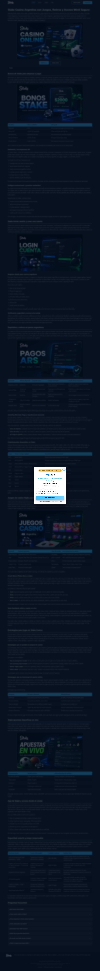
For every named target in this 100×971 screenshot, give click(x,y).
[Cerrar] (64, 469)
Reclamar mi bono (49, 498)
